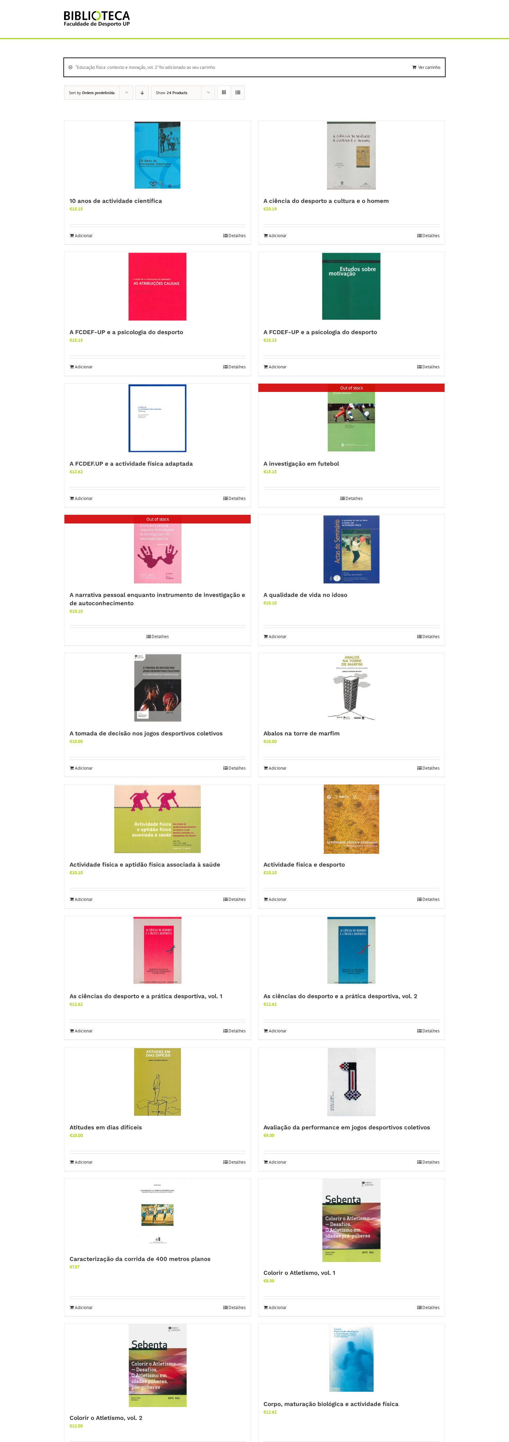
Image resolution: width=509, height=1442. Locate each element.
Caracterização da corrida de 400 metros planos (140, 1258)
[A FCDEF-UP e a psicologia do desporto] (157, 286)
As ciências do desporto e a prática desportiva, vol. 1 (146, 996)
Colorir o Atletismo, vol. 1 (299, 1272)
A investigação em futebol (301, 463)
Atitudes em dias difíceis (106, 1127)
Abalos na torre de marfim (302, 733)
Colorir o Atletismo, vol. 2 (106, 1417)
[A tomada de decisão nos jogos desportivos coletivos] (157, 688)
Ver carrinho (429, 67)
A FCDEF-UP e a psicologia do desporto (126, 332)
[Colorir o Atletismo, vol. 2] (157, 1365)
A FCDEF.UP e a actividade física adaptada (131, 463)
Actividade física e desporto (304, 864)
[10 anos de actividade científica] (157, 155)
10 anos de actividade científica (116, 200)
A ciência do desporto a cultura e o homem (326, 200)
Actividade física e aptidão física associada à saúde (145, 864)
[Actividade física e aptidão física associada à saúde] (157, 819)
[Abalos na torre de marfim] (351, 688)
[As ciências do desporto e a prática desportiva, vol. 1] (157, 950)
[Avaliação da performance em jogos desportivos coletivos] (351, 1082)
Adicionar (83, 236)
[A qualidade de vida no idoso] (351, 549)
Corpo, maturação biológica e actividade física (331, 1403)
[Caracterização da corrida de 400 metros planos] (157, 1213)
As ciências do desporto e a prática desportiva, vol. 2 (340, 996)
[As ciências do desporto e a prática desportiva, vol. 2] (351, 950)
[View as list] (237, 92)
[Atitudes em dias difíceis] (157, 1082)
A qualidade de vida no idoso (305, 594)
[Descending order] (142, 93)
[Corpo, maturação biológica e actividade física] (351, 1358)
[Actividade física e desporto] (351, 819)
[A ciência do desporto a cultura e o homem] (351, 155)
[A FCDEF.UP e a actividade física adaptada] (157, 418)
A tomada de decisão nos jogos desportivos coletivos (146, 733)
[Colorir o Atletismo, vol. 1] (351, 1220)
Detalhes (237, 236)
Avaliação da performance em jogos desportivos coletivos (347, 1127)
